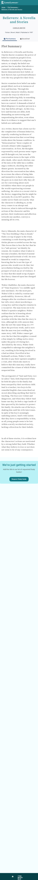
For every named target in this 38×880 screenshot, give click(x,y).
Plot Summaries (12, 7)
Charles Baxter (19, 28)
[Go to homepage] (10, 2)
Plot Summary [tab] (11, 39)
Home (3, 7)
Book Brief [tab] (26, 39)
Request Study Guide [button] (19, 479)
